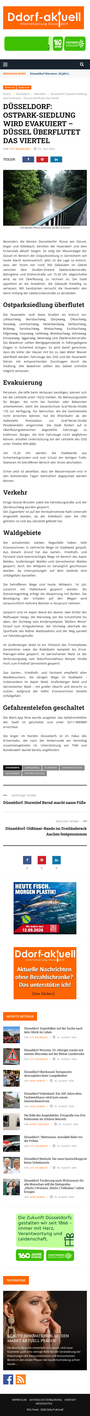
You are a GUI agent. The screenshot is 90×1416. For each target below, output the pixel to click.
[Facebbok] (8, 1379)
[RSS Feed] (21, 1379)
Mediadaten (44, 1403)
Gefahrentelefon (72, 767)
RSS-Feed (32, 1409)
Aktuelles (9, 87)
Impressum (19, 1400)
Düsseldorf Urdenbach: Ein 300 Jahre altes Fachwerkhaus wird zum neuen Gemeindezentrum (53, 1097)
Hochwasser (12, 773)
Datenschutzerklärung (45, 1400)
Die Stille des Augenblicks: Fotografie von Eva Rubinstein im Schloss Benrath (54, 1117)
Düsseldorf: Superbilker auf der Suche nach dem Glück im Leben (53, 1030)
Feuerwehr (51, 767)
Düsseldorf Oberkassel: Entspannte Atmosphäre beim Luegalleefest (48, 1073)
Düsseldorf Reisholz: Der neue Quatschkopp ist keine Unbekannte (55, 1160)
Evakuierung (32, 767)
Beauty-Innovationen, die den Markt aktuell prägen (38, 1338)
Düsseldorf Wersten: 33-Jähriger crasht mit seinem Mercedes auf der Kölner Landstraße (54, 1052)
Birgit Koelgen (39, 1124)
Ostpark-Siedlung (34, 773)
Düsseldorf (24, 87)
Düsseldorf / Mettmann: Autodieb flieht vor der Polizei (53, 1139)
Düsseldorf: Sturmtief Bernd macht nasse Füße (44, 802)
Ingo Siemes (37, 1080)
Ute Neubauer (19, 149)
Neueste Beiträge (20, 1016)
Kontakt (70, 1400)
